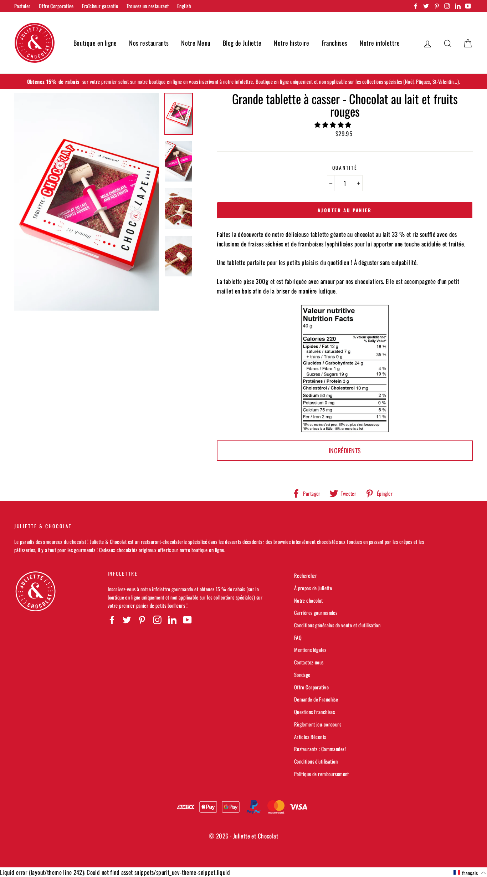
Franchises (335, 42)
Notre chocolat (308, 600)
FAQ (298, 637)
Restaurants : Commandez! (320, 749)
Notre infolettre (380, 42)
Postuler (22, 6)
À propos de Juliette (313, 588)
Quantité (345, 167)
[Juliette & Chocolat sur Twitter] (127, 619)
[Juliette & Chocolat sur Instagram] (157, 619)
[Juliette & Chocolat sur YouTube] (187, 619)
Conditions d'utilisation (316, 761)
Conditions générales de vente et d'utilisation (337, 625)
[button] (333, 124)
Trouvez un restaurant (148, 6)
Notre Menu (195, 42)
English (184, 6)
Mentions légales (310, 649)
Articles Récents (310, 736)
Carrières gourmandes (316, 612)
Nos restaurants (149, 42)
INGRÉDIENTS (345, 450)
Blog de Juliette (242, 42)
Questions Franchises (314, 711)
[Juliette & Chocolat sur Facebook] (112, 619)
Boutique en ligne (95, 42)
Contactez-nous (309, 662)
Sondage (302, 674)
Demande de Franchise (316, 699)
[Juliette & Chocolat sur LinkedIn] (172, 619)
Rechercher (305, 575)
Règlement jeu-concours (317, 724)
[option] (243, 81)
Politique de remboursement (321, 773)
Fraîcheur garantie (100, 6)
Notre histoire (291, 42)
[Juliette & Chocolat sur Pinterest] (142, 619)
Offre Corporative (56, 6)
